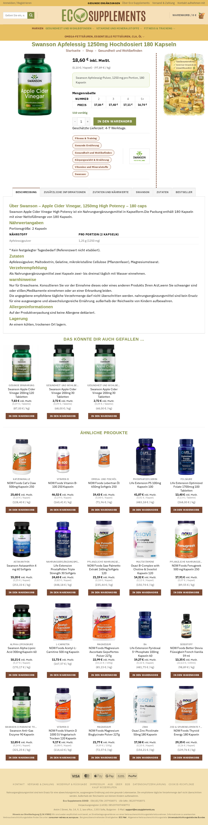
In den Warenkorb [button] (22, 415)
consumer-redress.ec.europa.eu (64, 817)
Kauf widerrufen (104, 787)
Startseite (73, 50)
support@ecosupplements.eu (140, 809)
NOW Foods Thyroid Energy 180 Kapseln (186, 732)
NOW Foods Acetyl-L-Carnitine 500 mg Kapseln (63, 650)
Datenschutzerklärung (149, 784)
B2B (127, 784)
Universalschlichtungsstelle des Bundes (186, 817)
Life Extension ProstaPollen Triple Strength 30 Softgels (63, 569)
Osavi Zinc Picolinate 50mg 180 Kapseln (145, 732)
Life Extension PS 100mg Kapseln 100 (145, 485)
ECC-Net (123, 817)
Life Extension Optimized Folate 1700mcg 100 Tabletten (186, 486)
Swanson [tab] (143, 192)
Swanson (80, 174)
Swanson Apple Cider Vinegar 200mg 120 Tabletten (21, 393)
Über (119, 784)
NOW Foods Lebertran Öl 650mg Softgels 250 (104, 485)
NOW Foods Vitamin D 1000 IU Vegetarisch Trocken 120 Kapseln (63, 734)
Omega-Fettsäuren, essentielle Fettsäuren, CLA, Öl (103, 36)
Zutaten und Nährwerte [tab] (111, 192)
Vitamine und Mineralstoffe (117, 28)
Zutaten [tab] (163, 192)
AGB (110, 784)
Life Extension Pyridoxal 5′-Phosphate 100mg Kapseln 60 (145, 651)
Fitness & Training (158, 28)
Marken (37, 28)
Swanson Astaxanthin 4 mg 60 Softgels (21, 567)
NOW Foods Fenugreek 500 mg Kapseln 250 (186, 567)
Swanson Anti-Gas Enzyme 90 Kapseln (21, 732)
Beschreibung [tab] (26, 192)
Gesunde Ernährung (87, 145)
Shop (89, 50)
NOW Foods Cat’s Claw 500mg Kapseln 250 (21, 485)
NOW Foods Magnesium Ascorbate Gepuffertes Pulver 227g (104, 651)
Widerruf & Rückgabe (72, 784)
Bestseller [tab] (184, 192)
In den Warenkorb (115, 121)
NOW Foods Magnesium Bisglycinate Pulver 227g (104, 732)
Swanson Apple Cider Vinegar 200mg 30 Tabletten (62, 393)
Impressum (97, 784)
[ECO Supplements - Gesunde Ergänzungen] (104, 15)
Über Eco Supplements (136, 3)
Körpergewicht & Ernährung (92, 159)
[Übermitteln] (30, 15)
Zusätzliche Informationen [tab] (65, 192)
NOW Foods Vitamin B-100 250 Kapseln (62, 485)
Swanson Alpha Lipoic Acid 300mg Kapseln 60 (22, 650)
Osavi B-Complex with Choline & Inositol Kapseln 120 (145, 569)
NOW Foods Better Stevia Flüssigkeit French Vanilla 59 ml (186, 651)
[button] (17, 3)
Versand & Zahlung (163, 3)
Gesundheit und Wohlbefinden (69, 28)
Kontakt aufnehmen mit (191, 3)
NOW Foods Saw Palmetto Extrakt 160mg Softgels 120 (103, 569)
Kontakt (19, 784)
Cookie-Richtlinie (181, 784)
